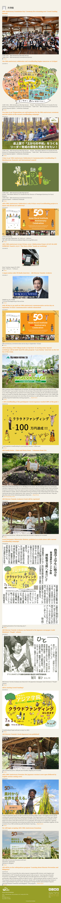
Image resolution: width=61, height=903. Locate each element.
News (5, 59)
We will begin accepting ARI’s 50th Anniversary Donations (21, 828)
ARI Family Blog (8, 496)
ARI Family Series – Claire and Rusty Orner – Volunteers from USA (24, 450)
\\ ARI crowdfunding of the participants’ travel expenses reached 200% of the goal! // (30, 402)
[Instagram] (52, 889)
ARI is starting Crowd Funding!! (13, 687)
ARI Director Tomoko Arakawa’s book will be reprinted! (21, 499)
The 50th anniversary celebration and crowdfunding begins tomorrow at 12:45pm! (30, 61)
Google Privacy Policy (54, 894)
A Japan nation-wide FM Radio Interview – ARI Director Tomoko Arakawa (27, 273)
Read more (34, 398)
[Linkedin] (58, 889)
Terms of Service (55, 895)
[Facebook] (50, 889)
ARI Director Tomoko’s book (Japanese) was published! (20, 734)
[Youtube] (55, 889)
